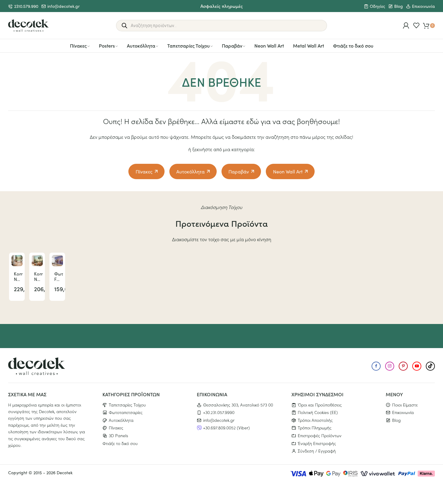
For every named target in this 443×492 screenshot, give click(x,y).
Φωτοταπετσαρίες (126, 412)
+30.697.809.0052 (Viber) (226, 428)
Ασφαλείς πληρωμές (221, 6)
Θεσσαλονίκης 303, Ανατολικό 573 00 (238, 405)
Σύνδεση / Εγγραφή (317, 451)
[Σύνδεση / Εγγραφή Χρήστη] (406, 25)
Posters (107, 45)
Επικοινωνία (423, 6)
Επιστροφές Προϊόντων (319, 435)
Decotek (65, 472)
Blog (398, 6)
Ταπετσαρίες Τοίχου (188, 45)
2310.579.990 (26, 6)
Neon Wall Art (269, 45)
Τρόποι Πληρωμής (314, 428)
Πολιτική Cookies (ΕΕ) (318, 412)
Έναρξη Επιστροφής (317, 443)
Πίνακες (78, 45)
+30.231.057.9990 (218, 412)
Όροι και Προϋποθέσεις (320, 405)
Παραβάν (232, 45)
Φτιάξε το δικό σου (353, 45)
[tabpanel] (17, 276)
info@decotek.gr (63, 6)
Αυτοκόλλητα (141, 45)
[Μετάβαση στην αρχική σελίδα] (28, 25)
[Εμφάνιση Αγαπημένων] (416, 25)
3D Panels (118, 435)
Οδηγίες (377, 6)
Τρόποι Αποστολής (315, 420)
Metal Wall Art (308, 45)
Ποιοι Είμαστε (405, 405)
